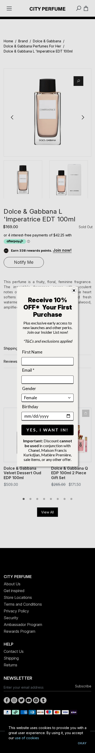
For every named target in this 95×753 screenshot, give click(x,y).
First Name (32, 351)
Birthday (30, 406)
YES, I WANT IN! (47, 429)
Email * (28, 370)
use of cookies (27, 738)
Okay (82, 743)
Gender (29, 388)
